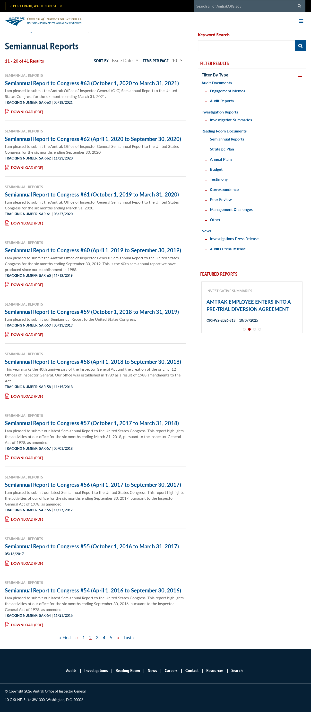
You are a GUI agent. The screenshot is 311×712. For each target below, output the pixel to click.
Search (237, 670)
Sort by (101, 60)
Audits (71, 670)
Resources (215, 670)
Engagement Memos (227, 91)
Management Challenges (231, 209)
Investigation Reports (219, 112)
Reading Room (128, 670)
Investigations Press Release (234, 238)
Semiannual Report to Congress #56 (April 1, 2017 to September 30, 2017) (93, 484)
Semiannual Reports (227, 139)
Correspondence (224, 189)
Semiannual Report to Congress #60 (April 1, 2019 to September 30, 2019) (93, 250)
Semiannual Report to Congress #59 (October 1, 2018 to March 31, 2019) (92, 312)
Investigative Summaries (231, 119)
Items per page (155, 60)
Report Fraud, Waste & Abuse (33, 5)
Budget (216, 169)
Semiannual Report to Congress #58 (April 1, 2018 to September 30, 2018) (93, 361)
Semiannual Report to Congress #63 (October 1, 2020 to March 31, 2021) (92, 83)
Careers (171, 670)
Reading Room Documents (224, 131)
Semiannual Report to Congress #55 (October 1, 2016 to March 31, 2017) (92, 546)
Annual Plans (221, 159)
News (206, 231)
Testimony (219, 179)
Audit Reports (222, 100)
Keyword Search (214, 34)
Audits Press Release (228, 249)
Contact (192, 670)
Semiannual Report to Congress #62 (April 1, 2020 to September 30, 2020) (93, 139)
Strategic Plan (222, 149)
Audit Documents (216, 82)
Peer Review (221, 199)
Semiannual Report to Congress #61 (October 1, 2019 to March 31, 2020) (92, 194)
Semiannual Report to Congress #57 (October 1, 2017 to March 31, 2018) (92, 423)
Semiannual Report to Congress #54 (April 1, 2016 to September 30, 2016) (93, 590)
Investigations (96, 670)
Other (215, 219)
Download (22, 111)
